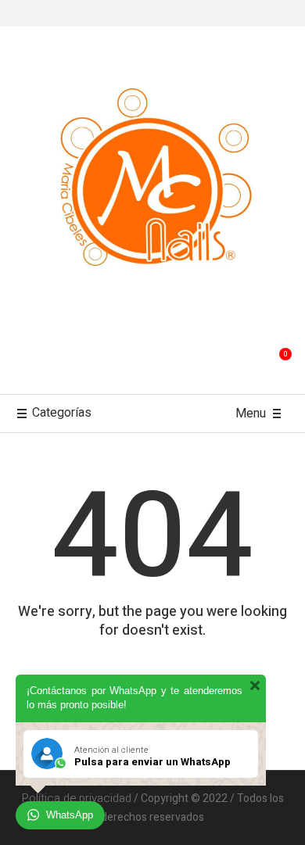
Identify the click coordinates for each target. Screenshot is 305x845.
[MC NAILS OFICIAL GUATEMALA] (152, 183)
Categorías (62, 412)
